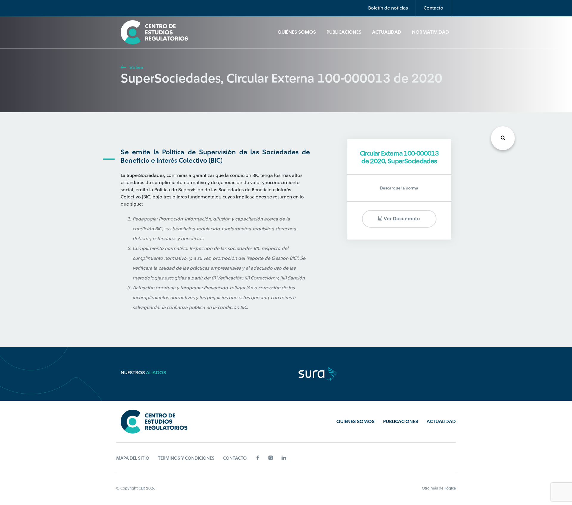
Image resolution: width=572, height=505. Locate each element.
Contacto (433, 8)
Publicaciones (344, 32)
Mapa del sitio (132, 458)
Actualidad (386, 32)
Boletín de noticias (388, 8)
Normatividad (430, 32)
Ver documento (401, 219)
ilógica (450, 488)
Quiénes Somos (297, 32)
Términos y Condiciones (186, 458)
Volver (135, 67)
